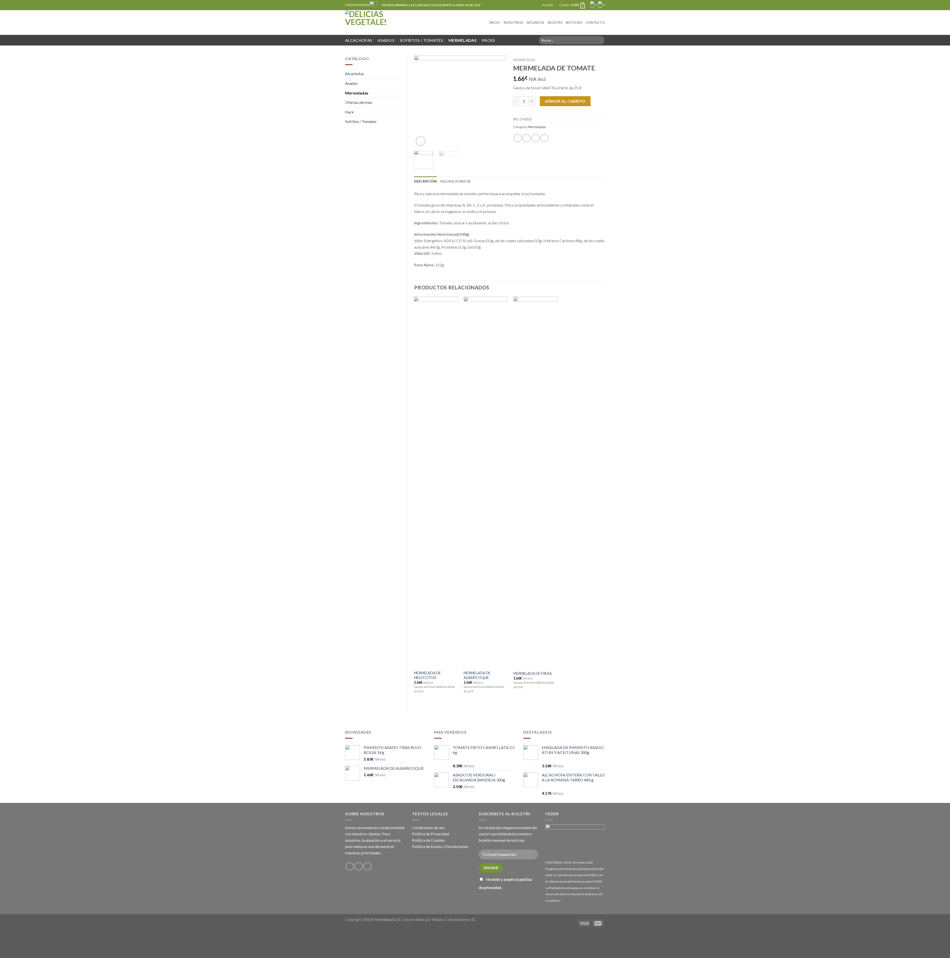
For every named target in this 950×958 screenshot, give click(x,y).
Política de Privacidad (430, 833)
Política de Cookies (428, 840)
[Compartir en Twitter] (526, 138)
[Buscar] (600, 40)
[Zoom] (420, 141)
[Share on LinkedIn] (544, 138)
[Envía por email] (535, 138)
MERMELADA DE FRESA (532, 673)
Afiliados (535, 22)
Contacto (595, 22)
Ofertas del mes (358, 102)
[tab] (425, 181)
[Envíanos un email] (529, 5)
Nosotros (513, 22)
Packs (488, 40)
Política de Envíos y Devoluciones (440, 846)
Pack (349, 112)
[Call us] (534, 5)
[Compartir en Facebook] (518, 138)
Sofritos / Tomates (421, 40)
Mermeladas (462, 40)
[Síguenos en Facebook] (525, 5)
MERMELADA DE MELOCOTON (427, 675)
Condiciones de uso (428, 827)
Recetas (555, 22)
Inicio (494, 22)
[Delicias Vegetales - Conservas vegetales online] (365, 22)
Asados (386, 40)
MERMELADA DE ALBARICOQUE (477, 675)
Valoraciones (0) (455, 181)
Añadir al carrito (565, 101)
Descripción (425, 181)
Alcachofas (358, 40)
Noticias (574, 22)
